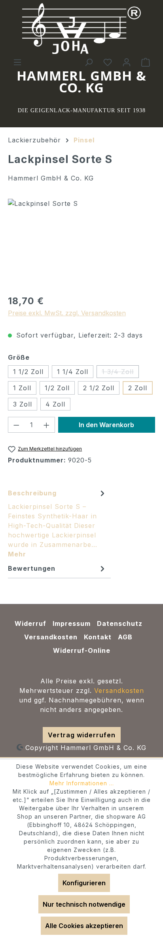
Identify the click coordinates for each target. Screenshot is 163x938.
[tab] (57, 523)
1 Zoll (22, 388)
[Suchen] (88, 62)
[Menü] (17, 62)
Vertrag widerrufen (82, 735)
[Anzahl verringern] (16, 425)
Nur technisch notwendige (84, 904)
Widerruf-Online (81, 650)
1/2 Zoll (57, 388)
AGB (125, 637)
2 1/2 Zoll (98, 388)
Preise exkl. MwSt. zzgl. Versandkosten (67, 313)
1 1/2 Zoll (28, 372)
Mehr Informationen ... (81, 783)
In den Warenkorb (106, 425)
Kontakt (98, 637)
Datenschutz (119, 623)
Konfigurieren (84, 883)
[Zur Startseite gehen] (81, 28)
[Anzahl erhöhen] (46, 425)
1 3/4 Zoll (120, 373)
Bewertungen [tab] (31, 568)
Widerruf (30, 623)
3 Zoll (22, 404)
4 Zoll (55, 404)
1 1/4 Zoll (72, 372)
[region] (81, 243)
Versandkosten (51, 637)
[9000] (81, 243)
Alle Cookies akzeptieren (84, 926)
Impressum (72, 623)
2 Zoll (137, 388)
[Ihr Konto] (126, 62)
